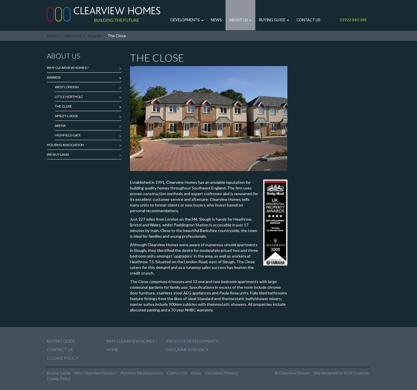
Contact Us (308, 20)
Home (52, 35)
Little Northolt (69, 96)
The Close (63, 106)
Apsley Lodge (66, 116)
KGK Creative (356, 372)
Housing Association (65, 145)
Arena (60, 125)
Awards (94, 35)
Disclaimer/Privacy (187, 349)
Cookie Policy (63, 358)
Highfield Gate (68, 135)
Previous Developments (192, 341)
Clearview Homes (103, 14)
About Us (239, 20)
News (216, 20)
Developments (185, 20)
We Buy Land (58, 154)
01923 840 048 (353, 20)
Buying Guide (272, 20)
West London (67, 87)
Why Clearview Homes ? (68, 68)
